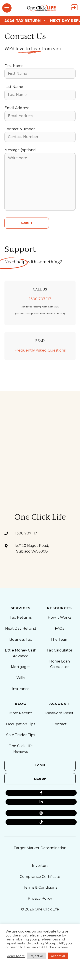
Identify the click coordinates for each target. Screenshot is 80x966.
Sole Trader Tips (20, 735)
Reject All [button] (36, 956)
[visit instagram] (41, 813)
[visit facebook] (41, 793)
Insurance (21, 689)
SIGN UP (40, 778)
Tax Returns (21, 617)
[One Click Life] (41, 8)
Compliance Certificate (40, 877)
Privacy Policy (40, 898)
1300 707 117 (40, 299)
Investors (40, 866)
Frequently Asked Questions (40, 350)
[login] (74, 7)
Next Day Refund (20, 628)
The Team (59, 639)
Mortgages (20, 667)
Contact (59, 724)
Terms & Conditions (40, 887)
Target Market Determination (40, 848)
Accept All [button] (58, 956)
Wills (20, 678)
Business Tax (20, 639)
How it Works (59, 617)
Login (40, 765)
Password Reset (59, 713)
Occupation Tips (20, 724)
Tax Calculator (59, 650)
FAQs (59, 628)
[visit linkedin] (41, 802)
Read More (16, 956)
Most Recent (20, 713)
